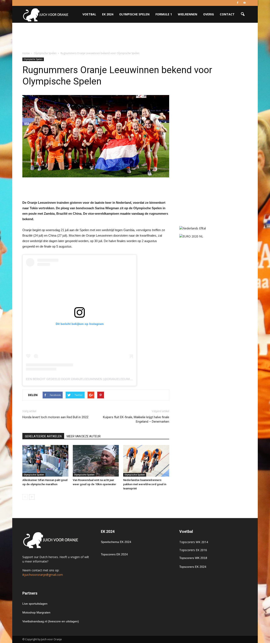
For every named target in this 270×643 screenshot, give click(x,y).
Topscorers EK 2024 (114, 554)
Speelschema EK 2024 (116, 542)
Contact (227, 14)
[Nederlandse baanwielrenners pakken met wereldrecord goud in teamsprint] (146, 461)
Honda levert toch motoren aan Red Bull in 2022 (55, 417)
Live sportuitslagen (34, 603)
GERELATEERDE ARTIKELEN (43, 436)
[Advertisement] (135, 37)
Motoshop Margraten (36, 612)
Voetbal (89, 14)
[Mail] (244, 3)
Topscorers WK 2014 (193, 542)
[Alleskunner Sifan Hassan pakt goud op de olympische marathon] (45, 461)
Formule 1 (163, 14)
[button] (243, 14)
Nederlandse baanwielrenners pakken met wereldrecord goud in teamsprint (144, 484)
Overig (208, 14)
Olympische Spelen (134, 14)
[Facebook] (237, 3)
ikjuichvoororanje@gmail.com (42, 575)
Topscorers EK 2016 (193, 550)
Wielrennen (187, 14)
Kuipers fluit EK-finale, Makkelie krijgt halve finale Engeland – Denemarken (136, 419)
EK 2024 (107, 14)
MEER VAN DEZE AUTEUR (84, 436)
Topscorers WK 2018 (193, 558)
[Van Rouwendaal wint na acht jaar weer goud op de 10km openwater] (96, 461)
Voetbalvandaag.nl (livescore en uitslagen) (50, 621)
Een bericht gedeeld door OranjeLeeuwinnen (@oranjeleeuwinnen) (82, 379)
